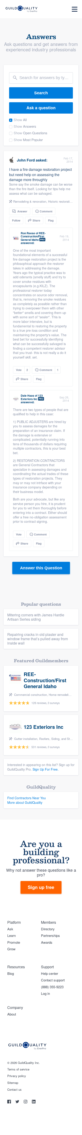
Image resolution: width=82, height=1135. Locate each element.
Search (41, 93)
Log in (45, 993)
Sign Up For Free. (46, 769)
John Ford (26, 160)
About (11, 1014)
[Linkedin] (34, 1102)
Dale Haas (27, 395)
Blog (10, 973)
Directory (48, 928)
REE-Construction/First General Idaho (33, 236)
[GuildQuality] (21, 9)
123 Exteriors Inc (32, 397)
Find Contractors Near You (26, 798)
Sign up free (41, 887)
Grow (11, 948)
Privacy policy (16, 1076)
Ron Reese (28, 233)
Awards (46, 942)
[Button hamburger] (74, 9)
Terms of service (18, 1069)
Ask (10, 928)
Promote (13, 942)
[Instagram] (26, 1102)
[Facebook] (9, 1102)
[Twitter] (17, 1102)
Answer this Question (41, 568)
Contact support (53, 980)
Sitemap (12, 1083)
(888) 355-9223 (52, 986)
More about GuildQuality (24, 802)
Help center (49, 973)
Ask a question (41, 108)
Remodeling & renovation (29, 201)
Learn (11, 935)
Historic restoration (60, 201)
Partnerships (50, 935)
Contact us (14, 1090)
